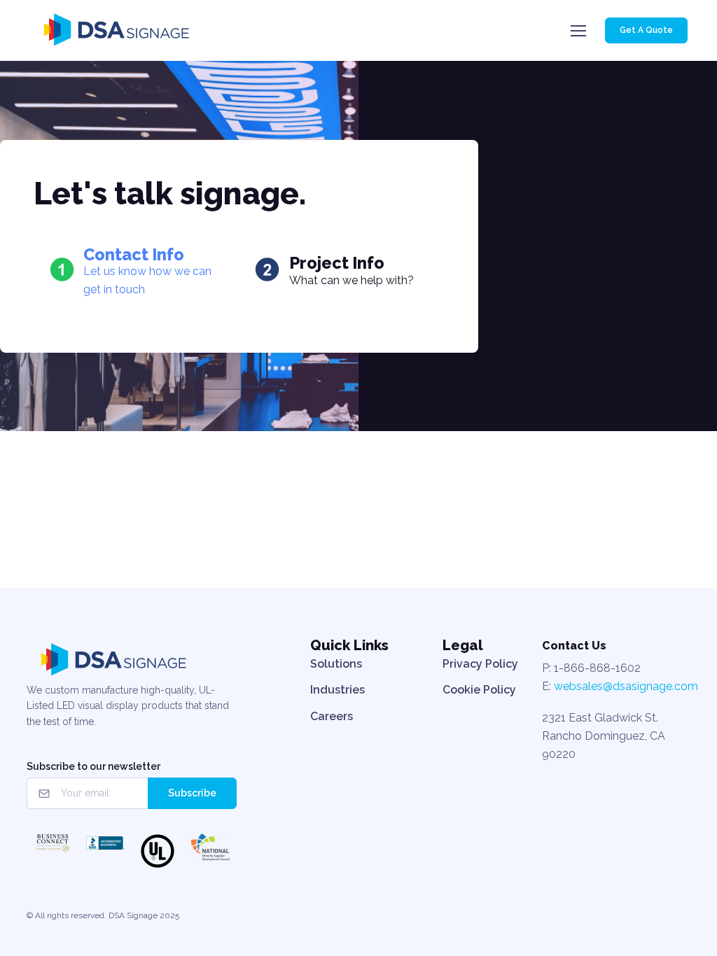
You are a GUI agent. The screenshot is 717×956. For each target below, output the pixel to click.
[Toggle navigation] (577, 30)
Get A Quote (646, 30)
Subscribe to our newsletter (93, 766)
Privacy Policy (480, 663)
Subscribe (192, 793)
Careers (331, 716)
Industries (337, 689)
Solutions (336, 663)
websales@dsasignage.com (626, 686)
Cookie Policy (479, 689)
